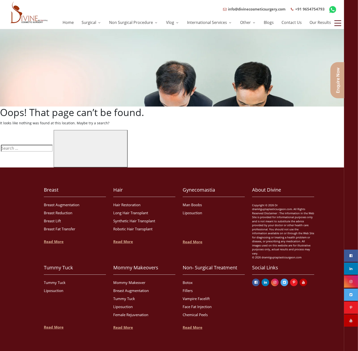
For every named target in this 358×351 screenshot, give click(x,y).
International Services (207, 22)
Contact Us (292, 22)
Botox (188, 282)
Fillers (188, 290)
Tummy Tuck (58, 267)
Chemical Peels (195, 314)
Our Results (320, 22)
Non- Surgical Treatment (210, 267)
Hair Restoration (127, 204)
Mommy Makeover (129, 282)
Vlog (170, 22)
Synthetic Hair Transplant (134, 220)
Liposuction (192, 212)
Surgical (89, 22)
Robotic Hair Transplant (132, 228)
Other (246, 22)
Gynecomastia (199, 189)
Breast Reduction (58, 212)
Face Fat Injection (197, 306)
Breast (51, 189)
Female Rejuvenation (130, 314)
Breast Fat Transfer (59, 228)
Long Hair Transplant (130, 212)
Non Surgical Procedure (131, 22)
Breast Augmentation (61, 204)
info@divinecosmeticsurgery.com (256, 9)
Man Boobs (192, 204)
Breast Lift (52, 220)
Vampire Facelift (196, 298)
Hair (118, 189)
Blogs (269, 22)
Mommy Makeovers (135, 267)
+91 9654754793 (309, 9)
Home (68, 22)
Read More (54, 241)
